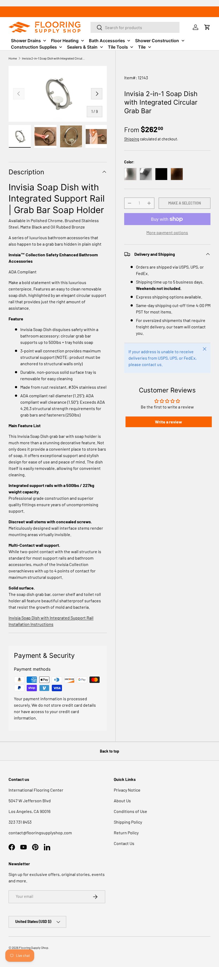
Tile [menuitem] (142, 47)
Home (13, 58)
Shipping (131, 139)
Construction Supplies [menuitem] (34, 47)
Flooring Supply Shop (33, 947)
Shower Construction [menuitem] (157, 40)
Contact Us (124, 843)
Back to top (109, 751)
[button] (207, 27)
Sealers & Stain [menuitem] (82, 47)
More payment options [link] (167, 232)
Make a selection (184, 203)
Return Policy (126, 832)
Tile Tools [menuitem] (118, 47)
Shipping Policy (128, 821)
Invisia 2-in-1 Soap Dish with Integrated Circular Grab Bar (54, 58)
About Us (122, 800)
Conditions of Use (130, 811)
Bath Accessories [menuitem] (107, 40)
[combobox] (135, 27)
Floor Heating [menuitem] (65, 40)
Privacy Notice (127, 789)
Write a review (168, 421)
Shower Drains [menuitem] (26, 40)
